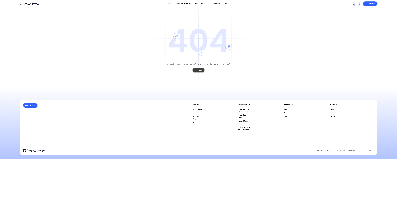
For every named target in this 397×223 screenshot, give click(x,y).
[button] (168, 4)
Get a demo (370, 4)
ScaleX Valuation (198, 109)
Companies (215, 4)
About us (333, 109)
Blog (285, 109)
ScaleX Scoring (197, 113)
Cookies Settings (368, 150)
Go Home (198, 70)
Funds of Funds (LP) (243, 122)
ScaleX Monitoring (195, 124)
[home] (29, 3)
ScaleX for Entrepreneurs (197, 118)
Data (196, 4)
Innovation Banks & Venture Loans (244, 128)
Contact (333, 113)
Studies (204, 4)
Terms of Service (353, 150)
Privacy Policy (340, 150)
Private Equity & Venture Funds (243, 110)
